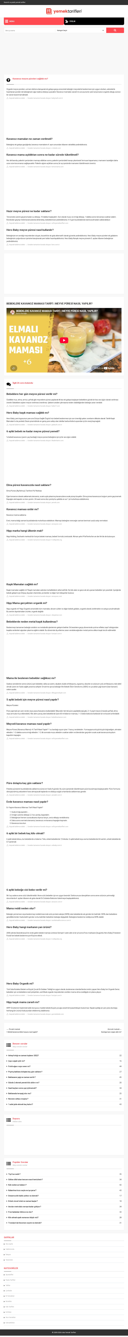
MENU (11, 21)
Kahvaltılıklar (10, 1323)
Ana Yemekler (11, 1317)
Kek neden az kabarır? (17, 1185)
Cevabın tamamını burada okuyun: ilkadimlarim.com (46, 440)
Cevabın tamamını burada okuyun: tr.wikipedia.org (45, 540)
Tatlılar (8, 1285)
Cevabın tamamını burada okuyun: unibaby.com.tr (45, 845)
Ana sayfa (9, 1244)
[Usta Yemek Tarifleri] (64, 11)
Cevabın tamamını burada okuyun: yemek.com (44, 502)
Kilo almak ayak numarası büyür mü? (23, 1217)
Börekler (9, 1301)
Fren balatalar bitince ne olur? (20, 1212)
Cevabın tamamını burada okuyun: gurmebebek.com (46, 1014)
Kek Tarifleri (10, 1307)
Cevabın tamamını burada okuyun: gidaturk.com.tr (45, 425)
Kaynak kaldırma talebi (17, 98)
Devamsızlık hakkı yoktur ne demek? (23, 1196)
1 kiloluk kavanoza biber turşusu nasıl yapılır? (22, 1032)
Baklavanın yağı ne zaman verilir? (22, 1077)
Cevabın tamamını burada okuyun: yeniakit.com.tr (45, 795)
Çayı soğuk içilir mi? (16, 1061)
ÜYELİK (72, 21)
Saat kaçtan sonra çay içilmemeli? (22, 1088)
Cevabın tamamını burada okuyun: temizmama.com (46, 167)
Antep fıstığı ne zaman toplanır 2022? (23, 1056)
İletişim (8, 1254)
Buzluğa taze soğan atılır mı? (111, 1032)
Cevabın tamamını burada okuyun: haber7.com (44, 406)
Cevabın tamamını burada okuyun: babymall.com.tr (45, 98)
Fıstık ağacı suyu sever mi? (19, 1066)
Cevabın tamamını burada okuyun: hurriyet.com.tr (45, 634)
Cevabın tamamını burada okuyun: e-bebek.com (44, 148)
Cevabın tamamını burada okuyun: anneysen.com (45, 524)
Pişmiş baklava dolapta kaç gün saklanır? (25, 1072)
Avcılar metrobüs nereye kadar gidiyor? (24, 1207)
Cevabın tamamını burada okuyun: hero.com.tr (44, 245)
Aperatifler (9, 1275)
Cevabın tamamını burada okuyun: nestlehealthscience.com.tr (49, 920)
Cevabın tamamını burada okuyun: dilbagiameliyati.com (47, 693)
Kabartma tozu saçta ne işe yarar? (22, 1190)
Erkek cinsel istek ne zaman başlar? (23, 1201)
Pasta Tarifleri (10, 1280)
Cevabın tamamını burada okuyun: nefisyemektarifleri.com (48, 223)
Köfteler (8, 1312)
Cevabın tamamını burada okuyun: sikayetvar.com (45, 615)
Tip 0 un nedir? (14, 1174)
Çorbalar (9, 1291)
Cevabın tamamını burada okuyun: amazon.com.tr (45, 902)
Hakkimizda (10, 1249)
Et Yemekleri (10, 1296)
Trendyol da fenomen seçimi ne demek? (25, 1223)
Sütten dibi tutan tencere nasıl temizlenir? (25, 1180)
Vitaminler (9, 1260)
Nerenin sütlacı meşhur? (18, 1099)
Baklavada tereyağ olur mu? (19, 1093)
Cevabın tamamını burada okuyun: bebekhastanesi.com (47, 717)
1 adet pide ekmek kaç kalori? (20, 1104)
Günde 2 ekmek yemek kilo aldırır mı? (23, 1083)
